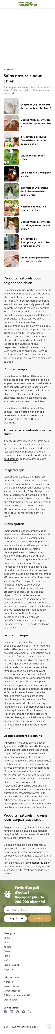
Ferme (7, 955)
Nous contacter (11, 986)
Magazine (8, 969)
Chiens (7, 938)
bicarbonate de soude (28, 455)
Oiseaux (8, 951)
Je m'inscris (40, 918)
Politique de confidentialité (17, 995)
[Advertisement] (27, 38)
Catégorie (12, 918)
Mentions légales (12, 990)
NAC (6, 960)
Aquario (7, 946)
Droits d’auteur (11, 999)
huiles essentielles (18, 376)
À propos (8, 981)
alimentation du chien (37, 862)
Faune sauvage (11, 964)
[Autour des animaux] (27, 3)
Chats (6, 942)
